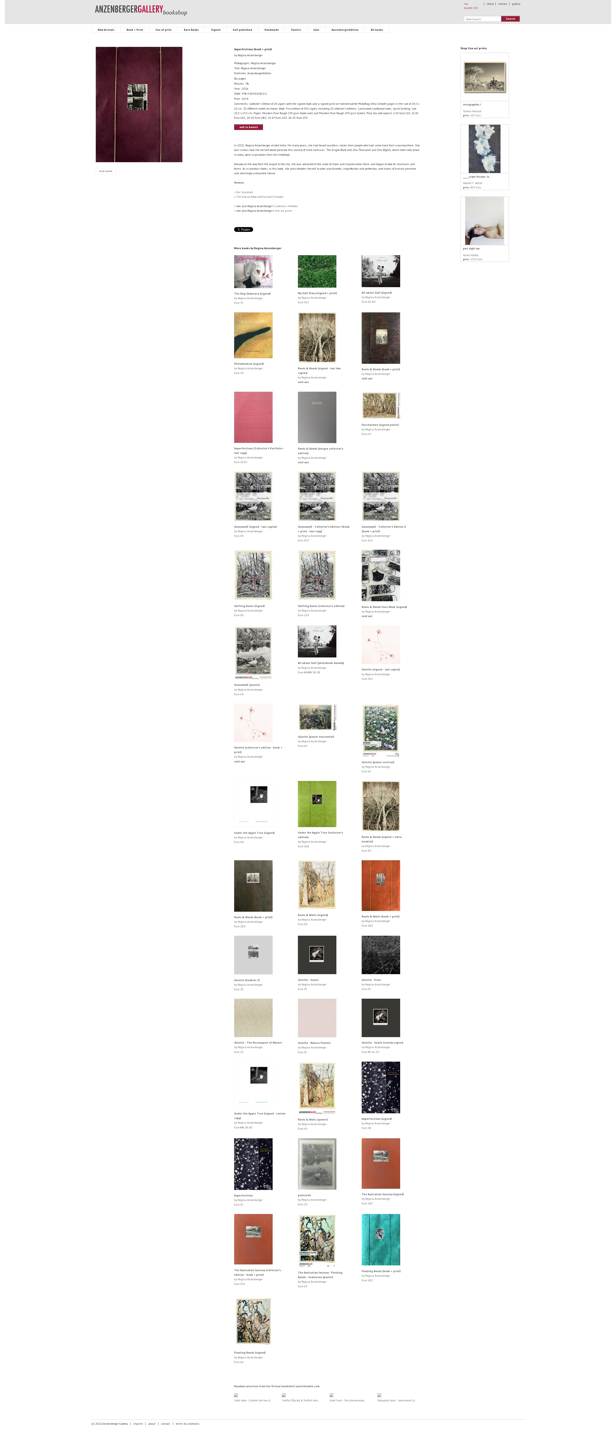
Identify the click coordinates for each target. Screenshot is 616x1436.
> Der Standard (243, 192)
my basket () (471, 6)
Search (510, 18)
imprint (138, 1423)
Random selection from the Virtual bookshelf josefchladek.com (277, 1386)
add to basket (248, 127)
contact (502, 4)
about (490, 4)
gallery (516, 4)
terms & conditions (187, 1423)
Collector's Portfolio (286, 206)
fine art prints (283, 210)
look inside (105, 171)
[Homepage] (141, 12)
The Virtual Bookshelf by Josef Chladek (259, 196)
